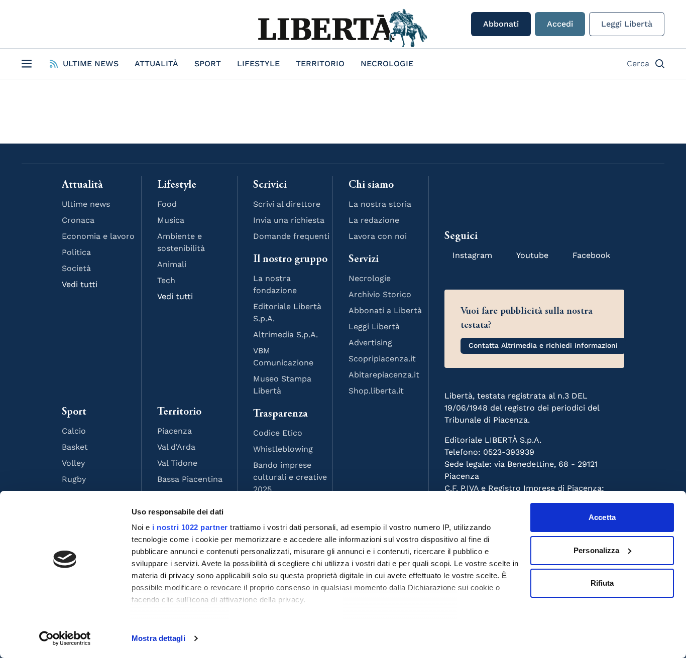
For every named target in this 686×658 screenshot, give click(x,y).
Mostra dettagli (158, 638)
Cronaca (78, 220)
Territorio (320, 63)
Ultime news (86, 204)
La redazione (374, 220)
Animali (171, 264)
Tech (166, 280)
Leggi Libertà (626, 24)
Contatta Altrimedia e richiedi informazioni (543, 345)
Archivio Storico (380, 294)
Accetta (602, 517)
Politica (76, 252)
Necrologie (387, 63)
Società (76, 268)
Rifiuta (602, 583)
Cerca (638, 63)
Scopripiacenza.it (382, 358)
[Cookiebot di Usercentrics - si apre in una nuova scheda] (65, 638)
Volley (73, 463)
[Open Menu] (27, 64)
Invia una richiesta (288, 220)
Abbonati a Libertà (385, 310)
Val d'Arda (176, 447)
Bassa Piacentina (189, 479)
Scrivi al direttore (286, 204)
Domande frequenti (291, 236)
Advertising (370, 342)
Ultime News (91, 63)
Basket (75, 447)
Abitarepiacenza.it (384, 374)
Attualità (156, 63)
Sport (207, 63)
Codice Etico (277, 433)
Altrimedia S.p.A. (285, 334)
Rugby (74, 479)
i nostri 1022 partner (190, 527)
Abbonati (501, 24)
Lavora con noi (378, 236)
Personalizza (596, 550)
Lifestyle (258, 63)
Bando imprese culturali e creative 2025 (290, 477)
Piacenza (174, 431)
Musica (170, 220)
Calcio (74, 431)
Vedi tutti (79, 284)
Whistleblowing (283, 449)
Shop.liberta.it (376, 391)
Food (167, 204)
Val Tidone (177, 463)
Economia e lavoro (98, 236)
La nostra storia (380, 204)
